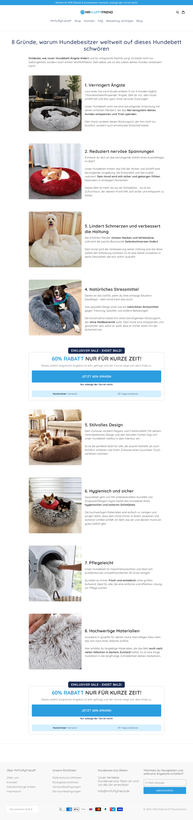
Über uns (13, 777)
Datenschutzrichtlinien (67, 777)
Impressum (14, 791)
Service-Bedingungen (66, 791)
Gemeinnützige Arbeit (21, 787)
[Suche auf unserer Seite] (177, 12)
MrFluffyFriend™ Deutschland (169, 809)
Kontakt (12, 782)
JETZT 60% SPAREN (96, 376)
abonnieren (164, 790)
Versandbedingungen (66, 787)
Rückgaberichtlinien (65, 782)
